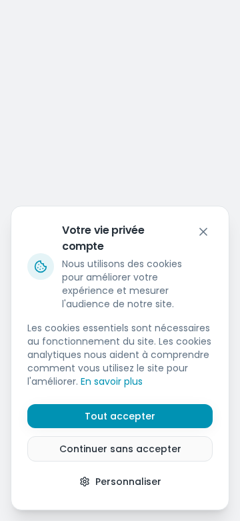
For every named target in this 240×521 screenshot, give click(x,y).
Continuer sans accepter (120, 449)
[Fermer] (203, 231)
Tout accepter (120, 416)
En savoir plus (112, 381)
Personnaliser (128, 481)
